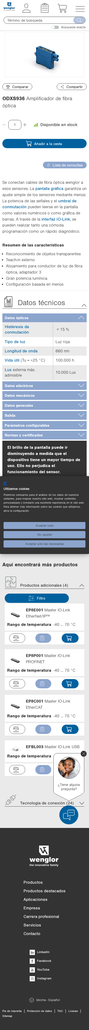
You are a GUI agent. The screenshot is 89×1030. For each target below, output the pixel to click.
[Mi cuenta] (26, 11)
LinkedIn (43, 952)
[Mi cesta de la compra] (62, 11)
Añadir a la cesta (48, 144)
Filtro (41, 598)
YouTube (42, 969)
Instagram (44, 978)
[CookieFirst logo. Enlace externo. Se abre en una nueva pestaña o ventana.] (5, 483)
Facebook (43, 960)
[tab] (44, 317)
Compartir (74, 87)
